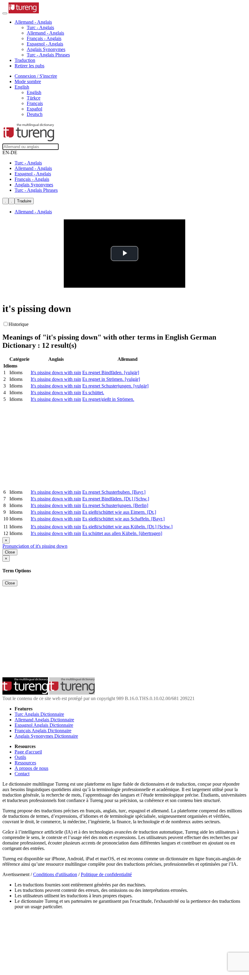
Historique (19, 324)
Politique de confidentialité (106, 874)
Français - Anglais (44, 38)
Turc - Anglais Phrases (48, 54)
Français (35, 103)
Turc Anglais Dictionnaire (39, 714)
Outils (20, 757)
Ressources (25, 762)
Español (34, 108)
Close (10, 552)
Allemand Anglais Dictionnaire (44, 719)
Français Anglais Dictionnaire (43, 730)
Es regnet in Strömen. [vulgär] (111, 379)
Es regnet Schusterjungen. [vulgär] (115, 385)
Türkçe (33, 97)
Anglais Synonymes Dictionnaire (46, 736)
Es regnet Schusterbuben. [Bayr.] (113, 492)
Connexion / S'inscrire (36, 76)
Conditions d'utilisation (55, 874)
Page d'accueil (28, 751)
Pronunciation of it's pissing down (34, 546)
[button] (33, 22)
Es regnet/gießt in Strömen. (108, 399)
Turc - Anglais (40, 27)
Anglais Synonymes (46, 49)
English (34, 92)
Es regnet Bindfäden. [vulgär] (110, 372)
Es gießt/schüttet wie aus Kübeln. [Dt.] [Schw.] (127, 526)
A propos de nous (31, 768)
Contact (22, 773)
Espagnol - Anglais (45, 43)
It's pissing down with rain (56, 372)
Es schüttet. (93, 392)
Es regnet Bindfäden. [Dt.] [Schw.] (115, 498)
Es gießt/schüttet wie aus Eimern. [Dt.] (119, 512)
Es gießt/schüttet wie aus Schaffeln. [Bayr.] (123, 518)
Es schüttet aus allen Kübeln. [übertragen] (122, 533)
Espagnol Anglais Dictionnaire (44, 725)
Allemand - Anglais (45, 33)
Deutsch (35, 114)
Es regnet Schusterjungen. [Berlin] (115, 505)
